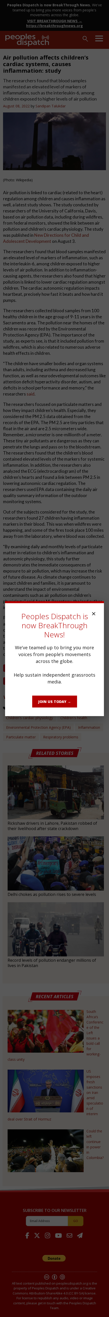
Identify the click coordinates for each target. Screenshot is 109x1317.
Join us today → (54, 701)
